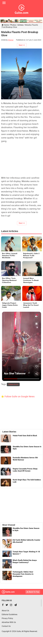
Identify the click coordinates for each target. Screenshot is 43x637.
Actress (20, 25)
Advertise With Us (9, 622)
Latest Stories (9, 431)
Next (21, 45)
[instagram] (11, 605)
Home (6, 25)
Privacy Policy (7, 618)
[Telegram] (15, 605)
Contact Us (6, 626)
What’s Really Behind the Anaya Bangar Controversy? (25, 561)
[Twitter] (6, 605)
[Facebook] (3, 605)
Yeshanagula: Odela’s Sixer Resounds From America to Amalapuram (23, 574)
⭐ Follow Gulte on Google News (18, 396)
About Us (5, 610)
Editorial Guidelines (9, 614)
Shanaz (10, 40)
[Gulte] (21, 8)
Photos (13, 25)
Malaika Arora (13, 384)
